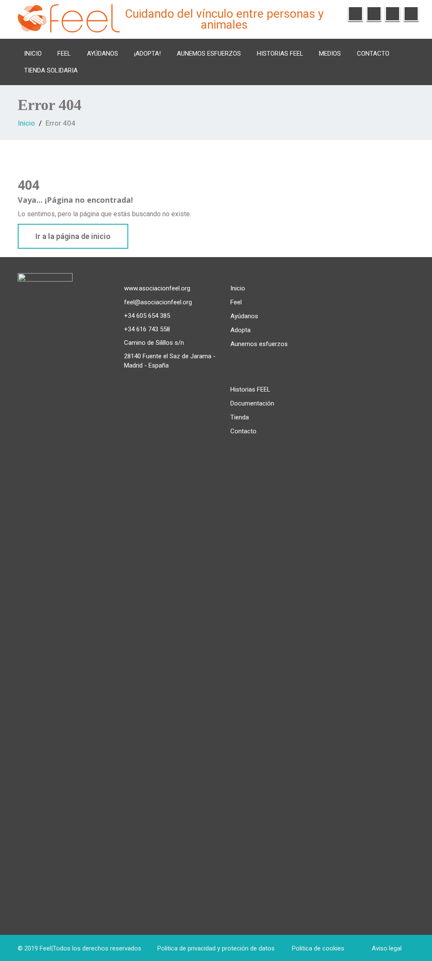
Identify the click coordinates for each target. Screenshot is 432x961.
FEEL (64, 53)
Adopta (240, 330)
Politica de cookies (318, 948)
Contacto (373, 53)
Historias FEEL (280, 53)
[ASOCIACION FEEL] (69, 17)
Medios (330, 53)
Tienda (239, 417)
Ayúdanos (102, 53)
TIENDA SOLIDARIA (51, 70)
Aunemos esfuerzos (209, 53)
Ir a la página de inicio (73, 236)
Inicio (33, 53)
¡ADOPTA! (147, 53)
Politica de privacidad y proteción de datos (216, 948)
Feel (236, 302)
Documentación (252, 403)
